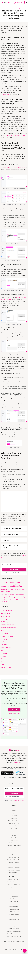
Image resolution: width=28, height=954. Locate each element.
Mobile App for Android (14, 870)
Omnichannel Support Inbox (14, 860)
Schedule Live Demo (14, 823)
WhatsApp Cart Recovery (14, 865)
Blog (14, 813)
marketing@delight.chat (19, 800)
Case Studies (14, 818)
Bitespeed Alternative (14, 906)
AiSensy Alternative (14, 909)
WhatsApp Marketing (14, 862)
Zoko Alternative (14, 899)
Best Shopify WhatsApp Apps (14, 931)
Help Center (4, 8)
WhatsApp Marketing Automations (18, 8)
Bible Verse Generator (14, 843)
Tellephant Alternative (14, 914)
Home (14, 808)
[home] (5, 2)
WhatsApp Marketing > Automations (14, 167)
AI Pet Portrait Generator (14, 837)
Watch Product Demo (14, 820)
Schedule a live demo (14, 713)
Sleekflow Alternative (14, 919)
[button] (26, 2)
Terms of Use (14, 826)
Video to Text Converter (14, 848)
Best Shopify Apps (14, 928)
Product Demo (19, 2)
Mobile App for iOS (14, 872)
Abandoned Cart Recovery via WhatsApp (14, 135)
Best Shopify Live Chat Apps (14, 936)
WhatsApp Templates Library (14, 887)
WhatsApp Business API (14, 867)
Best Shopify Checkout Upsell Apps (14, 939)
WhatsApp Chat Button (14, 884)
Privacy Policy (14, 828)
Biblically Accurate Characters (14, 845)
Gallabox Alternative (14, 911)
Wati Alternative (14, 901)
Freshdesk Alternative (14, 917)
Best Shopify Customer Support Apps (14, 933)
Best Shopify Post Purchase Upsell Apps (14, 941)
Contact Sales (14, 569)
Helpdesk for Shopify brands (14, 857)
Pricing (14, 810)
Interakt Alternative (14, 896)
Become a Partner (14, 831)
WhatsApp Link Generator (14, 879)
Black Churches (14, 840)
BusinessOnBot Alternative (14, 904)
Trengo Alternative (14, 922)
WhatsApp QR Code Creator (14, 882)
